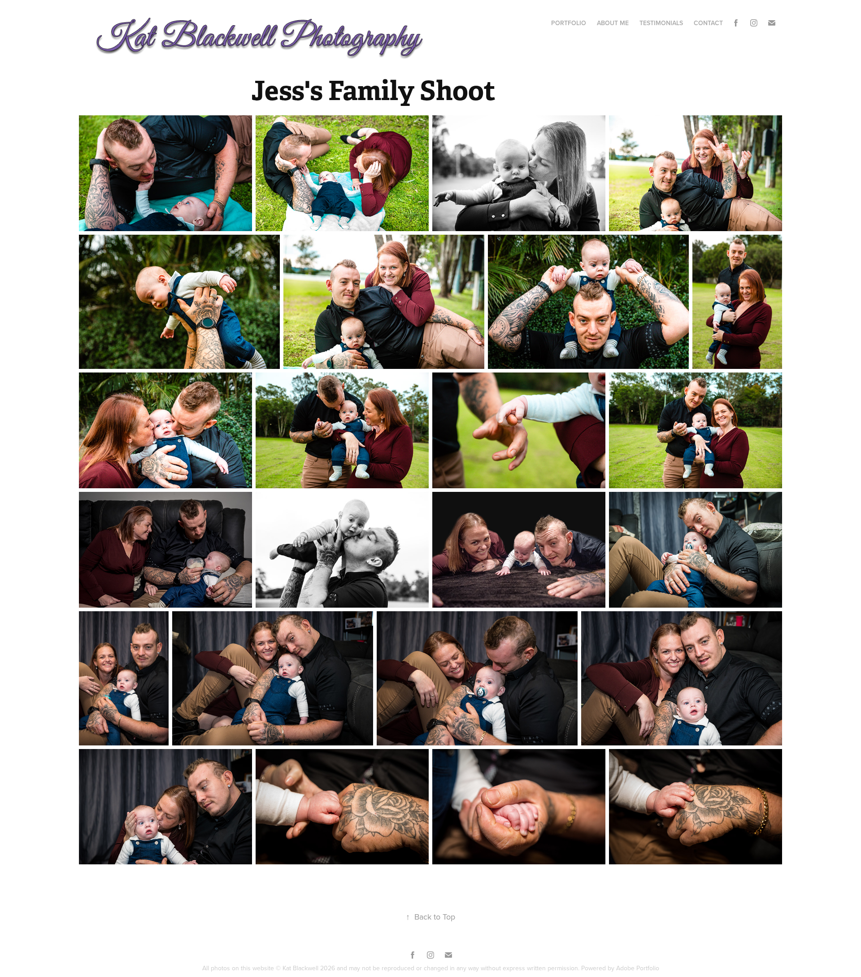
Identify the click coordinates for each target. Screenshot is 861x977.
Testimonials (661, 22)
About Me (613, 22)
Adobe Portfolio (637, 968)
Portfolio (568, 22)
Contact (708, 22)
